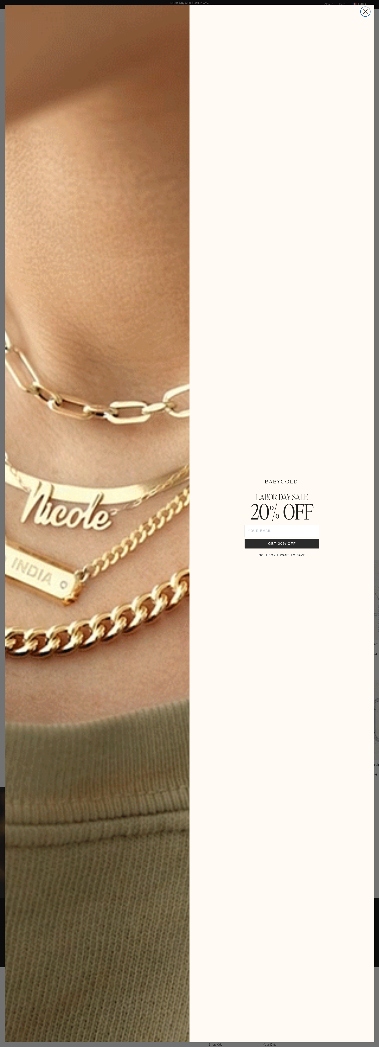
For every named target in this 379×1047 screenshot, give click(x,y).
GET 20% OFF (282, 544)
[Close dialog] (365, 12)
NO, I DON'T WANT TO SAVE (282, 555)
